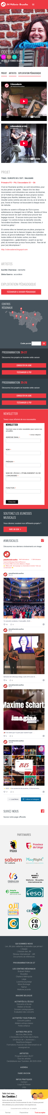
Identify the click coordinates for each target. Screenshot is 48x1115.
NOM (8, 449)
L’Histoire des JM (24, 951)
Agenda (24, 1067)
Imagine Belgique (24, 996)
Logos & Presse (24, 1084)
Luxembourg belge (24, 982)
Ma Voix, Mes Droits (24, 1034)
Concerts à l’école (24, 1004)
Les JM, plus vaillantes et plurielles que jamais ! (24, 946)
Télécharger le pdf (24, 372)
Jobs (24, 1087)
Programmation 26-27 (24, 963)
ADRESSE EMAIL (13, 437)
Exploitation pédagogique (29, 73)
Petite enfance (24, 1026)
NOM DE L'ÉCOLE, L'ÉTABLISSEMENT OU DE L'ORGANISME (23, 474)
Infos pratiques (24, 1079)
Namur (24, 987)
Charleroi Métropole (24, 976)
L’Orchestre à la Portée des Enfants (24, 1037)
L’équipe (24, 949)
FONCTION (11, 488)
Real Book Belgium (24, 1042)
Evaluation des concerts (24, 1012)
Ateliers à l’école (24, 1007)
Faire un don (14, 529)
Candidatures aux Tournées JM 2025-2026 (24, 1061)
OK (44, 343)
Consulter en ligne (24, 365)
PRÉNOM (10, 462)
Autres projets (24, 1032)
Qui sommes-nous (24, 944)
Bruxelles (24, 974)
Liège (24, 979)
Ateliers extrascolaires (24, 1023)
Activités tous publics (24, 1018)
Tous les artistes (24, 1059)
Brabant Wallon (24, 971)
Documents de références (24, 957)
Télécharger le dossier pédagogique (21, 291)
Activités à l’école (24, 1002)
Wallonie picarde (24, 989)
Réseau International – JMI (24, 954)
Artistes (12, 73)
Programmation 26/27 (24, 1056)
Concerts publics (24, 1021)
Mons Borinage (24, 984)
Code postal (26, 343)
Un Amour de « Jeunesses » (24, 1040)
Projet (4, 73)
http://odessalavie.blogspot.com (14, 249)
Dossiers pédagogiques (24, 1009)
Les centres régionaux (24, 969)
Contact (24, 1082)
